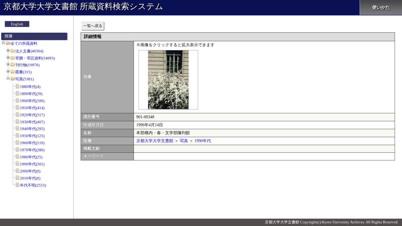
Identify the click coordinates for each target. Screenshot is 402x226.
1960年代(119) (32, 143)
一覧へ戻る (92, 26)
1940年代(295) (32, 129)
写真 (184, 141)
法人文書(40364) (29, 51)
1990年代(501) (32, 164)
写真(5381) (24, 79)
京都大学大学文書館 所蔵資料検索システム (83, 6)
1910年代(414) (32, 108)
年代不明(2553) (33, 185)
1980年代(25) (31, 157)
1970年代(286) (32, 150)
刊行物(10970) (27, 65)
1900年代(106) (32, 101)
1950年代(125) (32, 136)
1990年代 (203, 141)
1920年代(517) (32, 115)
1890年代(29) (31, 94)
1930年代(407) (32, 122)
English (17, 24)
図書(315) (23, 72)
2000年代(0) (30, 171)
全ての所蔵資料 (24, 43)
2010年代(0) (30, 178)
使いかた (381, 7)
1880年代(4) (30, 86)
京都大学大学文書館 (154, 141)
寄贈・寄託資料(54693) (35, 58)
